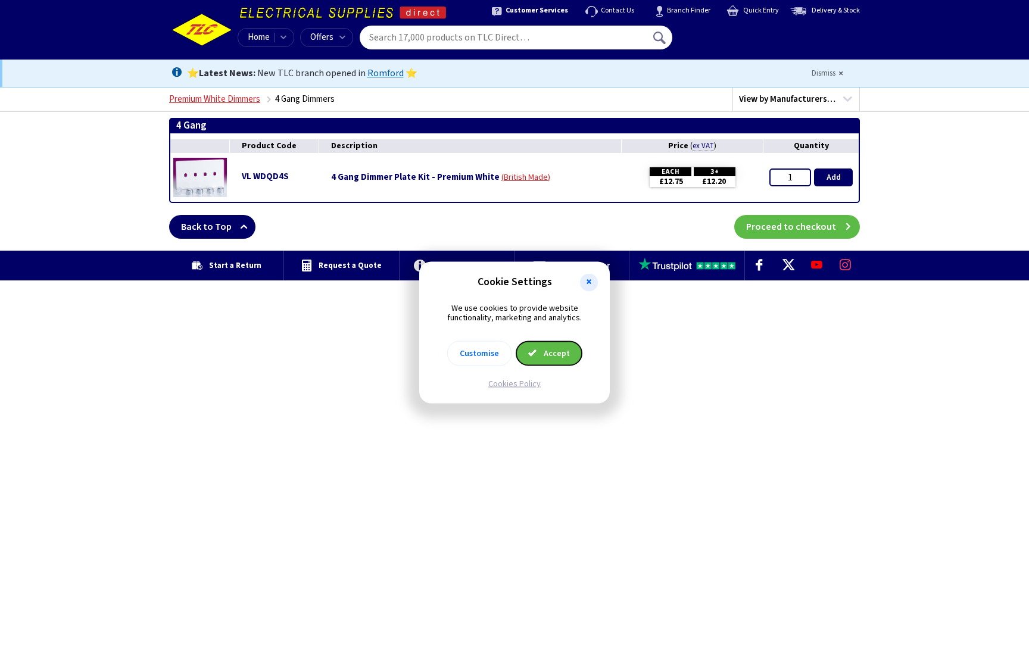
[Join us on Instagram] (845, 265)
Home (259, 37)
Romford (385, 73)
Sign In (735, 33)
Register (727, 41)
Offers (321, 37)
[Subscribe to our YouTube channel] (816, 265)
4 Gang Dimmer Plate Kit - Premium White (415, 177)
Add (834, 177)
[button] (589, 282)
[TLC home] (202, 30)
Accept (556, 354)
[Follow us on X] (788, 265)
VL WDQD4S (265, 176)
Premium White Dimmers (214, 99)
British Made (526, 177)
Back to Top (206, 226)
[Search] (660, 37)
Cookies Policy (514, 384)
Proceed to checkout (791, 226)
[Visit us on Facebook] (759, 265)
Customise (479, 354)
